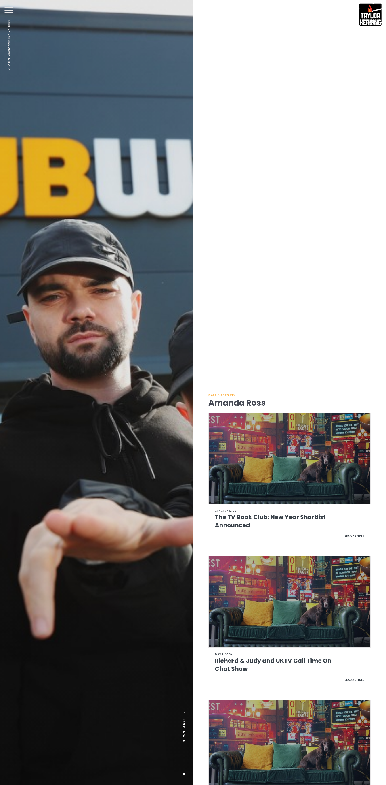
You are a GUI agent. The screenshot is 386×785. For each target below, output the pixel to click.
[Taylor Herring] (370, 14)
